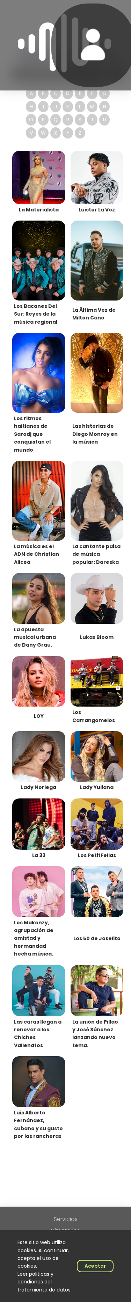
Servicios (66, 1219)
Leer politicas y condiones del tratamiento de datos (44, 1281)
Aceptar (95, 1265)
